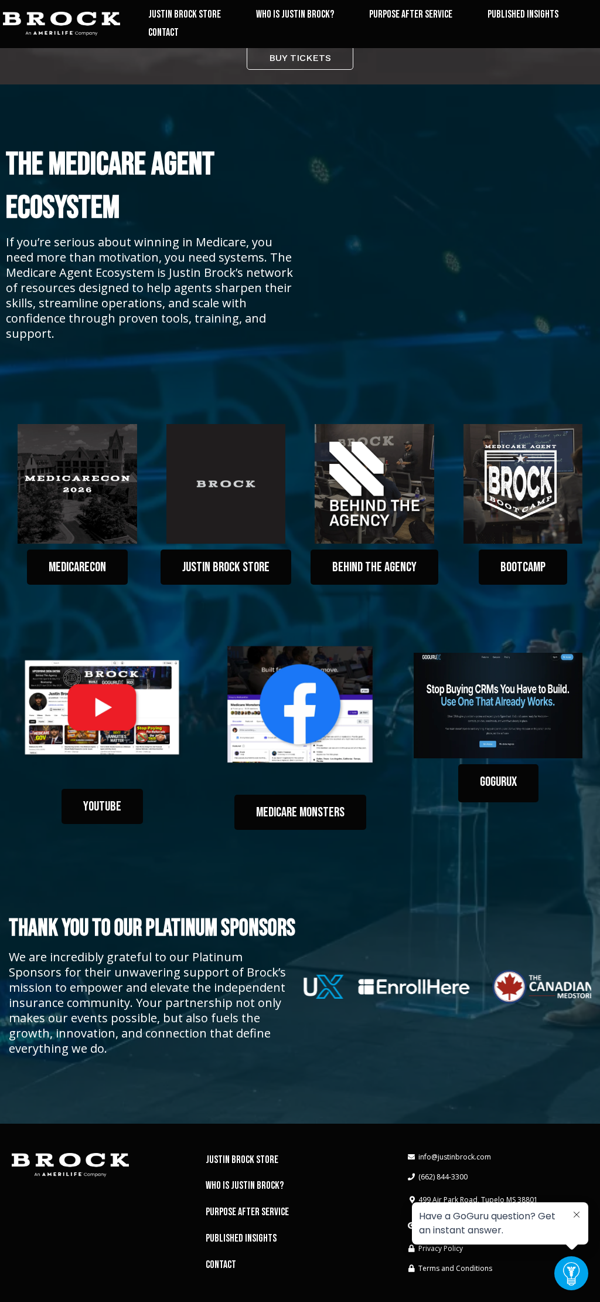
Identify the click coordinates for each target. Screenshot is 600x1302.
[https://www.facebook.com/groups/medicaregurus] (300, 704)
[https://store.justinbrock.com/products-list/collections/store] (226, 484)
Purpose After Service (410, 14)
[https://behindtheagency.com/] (374, 484)
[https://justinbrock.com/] (61, 24)
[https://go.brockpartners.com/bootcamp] (523, 484)
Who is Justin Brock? (295, 14)
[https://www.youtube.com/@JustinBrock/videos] (102, 707)
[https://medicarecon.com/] (77, 484)
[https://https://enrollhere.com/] (403, 987)
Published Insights (523, 14)
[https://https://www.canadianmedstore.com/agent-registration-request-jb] (532, 987)
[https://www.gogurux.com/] (498, 705)
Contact (163, 32)
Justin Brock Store (184, 14)
